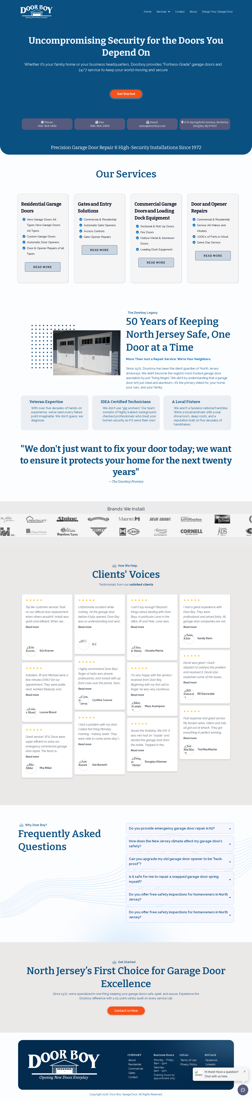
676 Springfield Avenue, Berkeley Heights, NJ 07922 (206, 124)
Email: (154, 122)
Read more (32, 626)
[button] (168, 11)
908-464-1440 (47, 126)
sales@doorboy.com (152, 126)
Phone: (48, 122)
